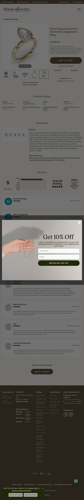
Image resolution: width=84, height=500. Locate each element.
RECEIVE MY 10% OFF (58, 263)
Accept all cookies (30, 495)
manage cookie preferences (21, 490)
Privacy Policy (33, 488)
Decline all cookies (15, 495)
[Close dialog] (79, 222)
